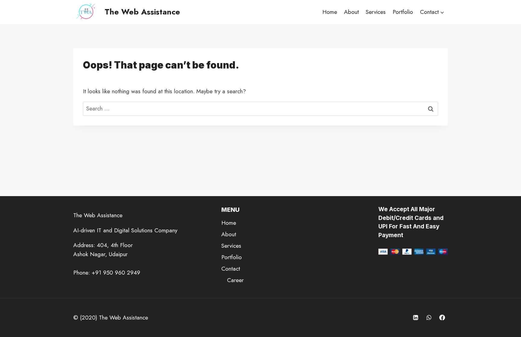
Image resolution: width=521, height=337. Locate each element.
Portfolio (403, 12)
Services (376, 12)
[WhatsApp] (428, 317)
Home (329, 12)
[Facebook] (442, 317)
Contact (230, 269)
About (351, 12)
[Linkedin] (416, 317)
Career (235, 280)
